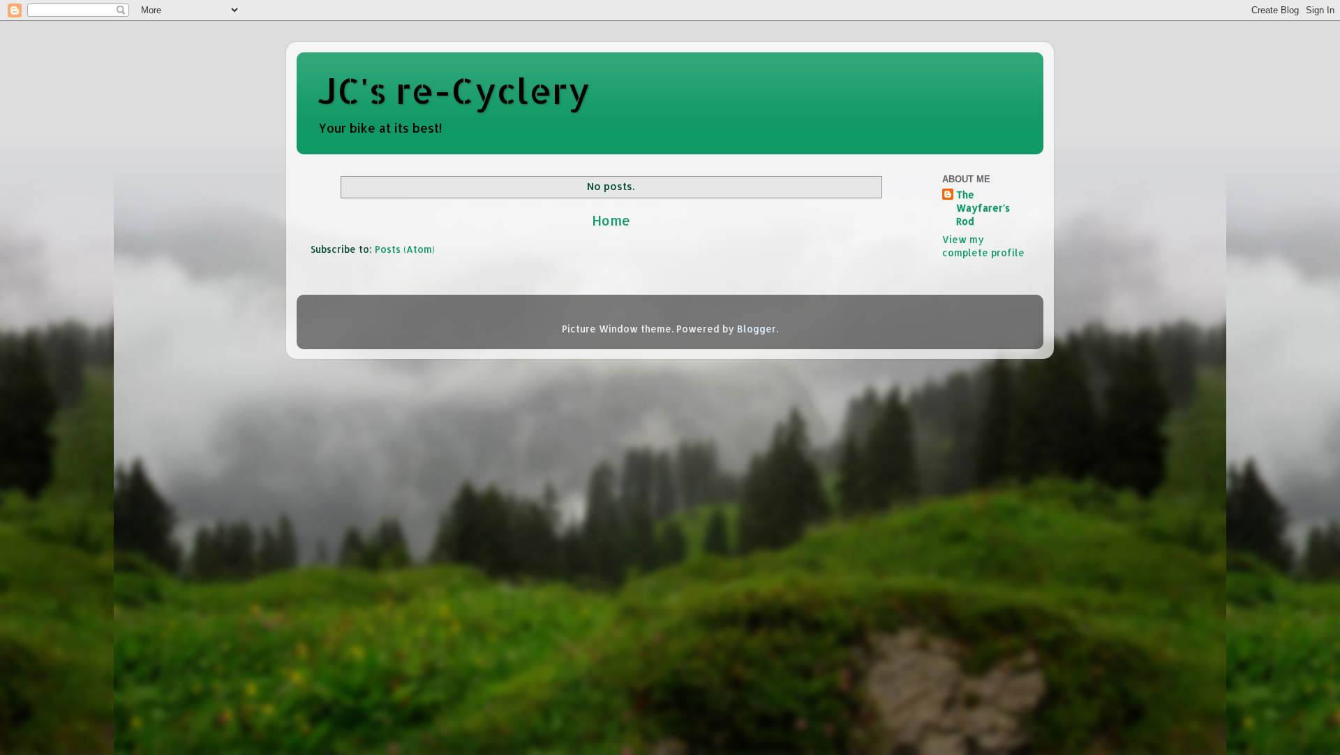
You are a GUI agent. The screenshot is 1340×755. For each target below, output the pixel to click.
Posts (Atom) (405, 249)
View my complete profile (983, 245)
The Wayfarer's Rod (983, 208)
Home (611, 220)
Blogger (756, 329)
